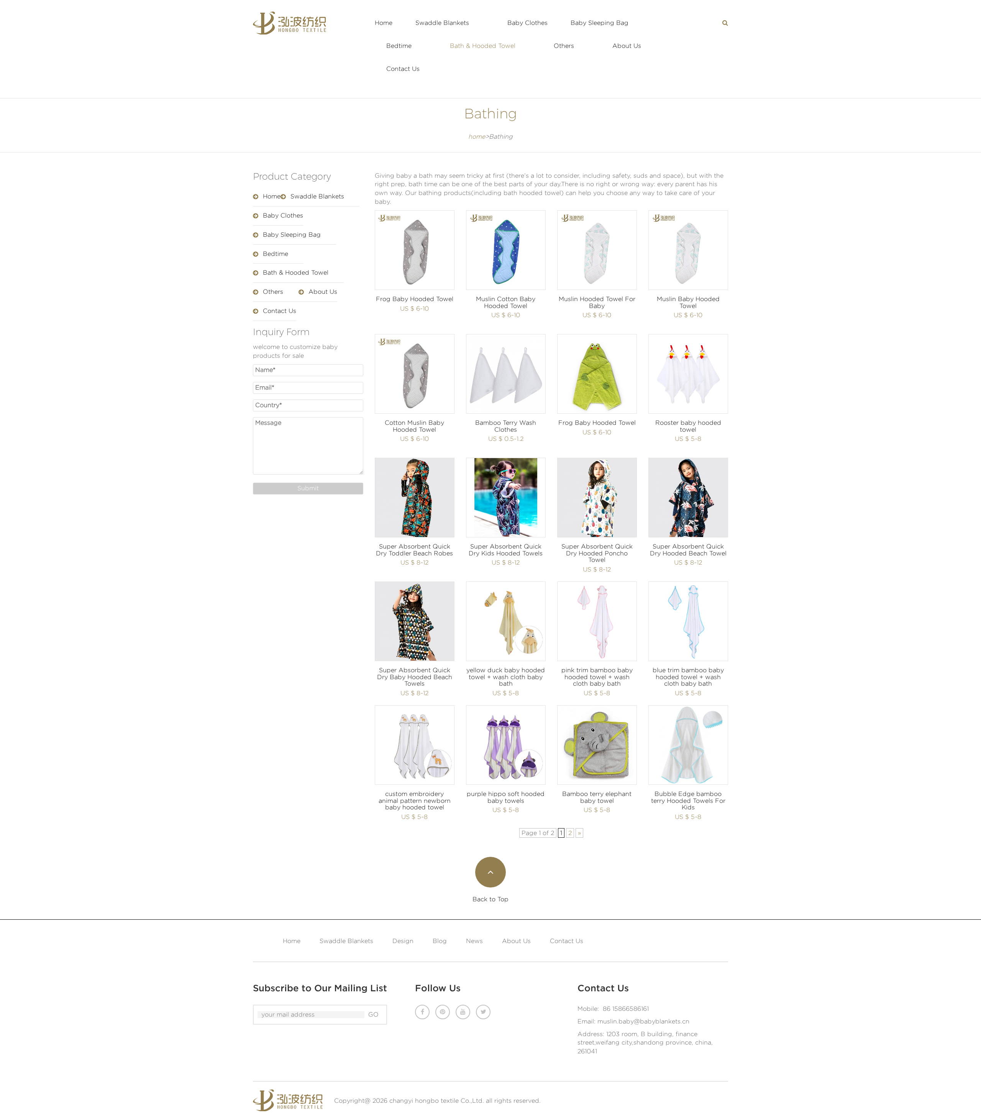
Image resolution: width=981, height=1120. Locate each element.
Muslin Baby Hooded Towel (688, 302)
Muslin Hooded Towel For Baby (597, 302)
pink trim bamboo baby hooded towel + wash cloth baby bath (597, 677)
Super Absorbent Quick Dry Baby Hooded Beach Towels (414, 677)
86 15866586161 (626, 1008)
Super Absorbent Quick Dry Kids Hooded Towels (506, 550)
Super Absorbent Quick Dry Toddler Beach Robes (414, 550)
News (474, 941)
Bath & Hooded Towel (482, 46)
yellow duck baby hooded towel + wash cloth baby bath (505, 677)
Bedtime (399, 46)
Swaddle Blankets (442, 23)
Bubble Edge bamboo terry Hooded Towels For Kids (688, 801)
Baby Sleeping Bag (599, 23)
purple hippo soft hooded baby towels (506, 797)
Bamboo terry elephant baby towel (597, 797)
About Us (626, 46)
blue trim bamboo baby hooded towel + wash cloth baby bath (688, 677)
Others (564, 46)
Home (383, 23)
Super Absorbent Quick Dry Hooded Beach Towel (688, 550)
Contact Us (403, 68)
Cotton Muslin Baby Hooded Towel (414, 426)
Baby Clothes (527, 23)
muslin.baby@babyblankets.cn (643, 1021)
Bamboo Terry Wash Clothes (505, 426)
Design (402, 941)
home (476, 136)
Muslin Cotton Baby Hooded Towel (505, 302)
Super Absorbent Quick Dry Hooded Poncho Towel (597, 553)
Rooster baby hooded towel (688, 426)
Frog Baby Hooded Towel (414, 299)
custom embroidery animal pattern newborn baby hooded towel (415, 801)
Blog (440, 941)
